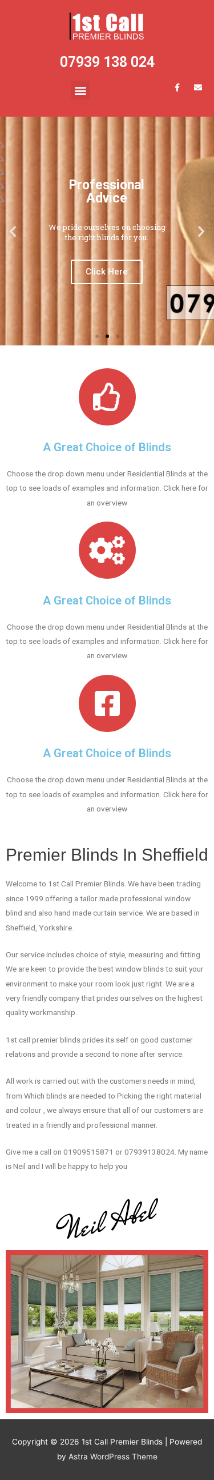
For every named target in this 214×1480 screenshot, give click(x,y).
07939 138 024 (107, 62)
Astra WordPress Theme (113, 1456)
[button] (80, 90)
